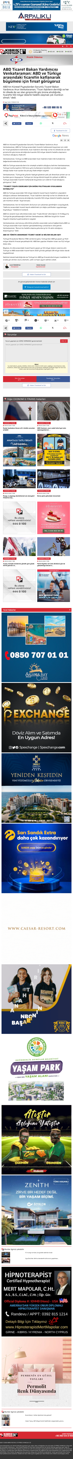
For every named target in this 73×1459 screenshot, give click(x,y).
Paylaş (29, 123)
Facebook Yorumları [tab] (53, 378)
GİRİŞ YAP (64, 341)
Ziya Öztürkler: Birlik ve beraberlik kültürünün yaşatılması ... (42, 1258)
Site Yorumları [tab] (20, 378)
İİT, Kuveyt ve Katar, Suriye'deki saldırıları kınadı (38, 1253)
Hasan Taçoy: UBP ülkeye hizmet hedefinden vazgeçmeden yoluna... (44, 1421)
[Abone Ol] (60, 135)
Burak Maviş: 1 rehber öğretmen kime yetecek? (38, 1415)
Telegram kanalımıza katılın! (38, 287)
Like (18, 123)
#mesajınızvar (14, 267)
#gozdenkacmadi (40, 267)
